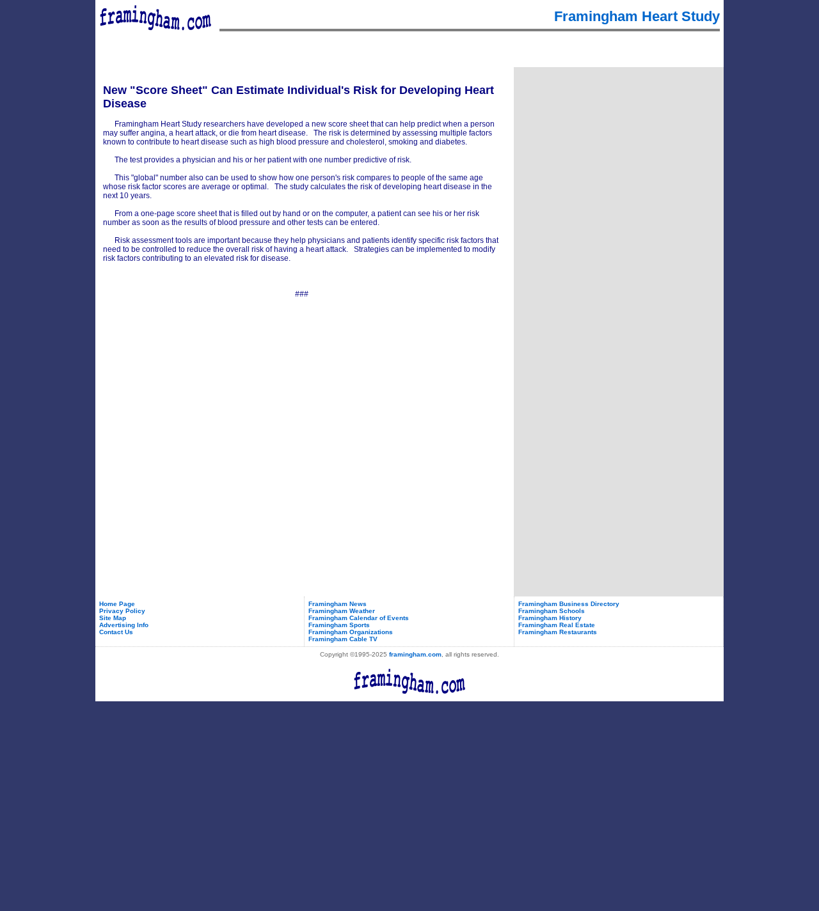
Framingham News (337, 603)
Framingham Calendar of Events (358, 617)
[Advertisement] (618, 150)
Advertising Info (123, 624)
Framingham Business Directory (568, 603)
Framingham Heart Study (637, 16)
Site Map (112, 617)
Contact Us (116, 631)
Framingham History (550, 617)
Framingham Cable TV (343, 638)
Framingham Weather (341, 610)
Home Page (117, 603)
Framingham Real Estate (556, 624)
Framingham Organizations (350, 631)
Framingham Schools (551, 610)
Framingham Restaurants (557, 631)
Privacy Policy (122, 610)
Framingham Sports (339, 624)
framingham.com (415, 654)
